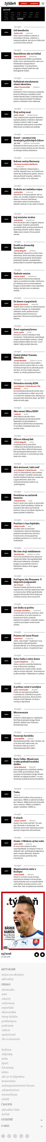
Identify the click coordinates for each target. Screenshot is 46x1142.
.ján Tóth (17, 143)
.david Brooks (19, 554)
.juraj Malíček (19, 738)
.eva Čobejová (19, 386)
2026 (6, 12)
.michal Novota (31, 386)
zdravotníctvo (10, 1090)
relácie (6, 1030)
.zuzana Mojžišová (21, 662)
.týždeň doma (32, 115)
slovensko (8, 990)
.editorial (29, 33)
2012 (18, 17)
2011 (23, 17)
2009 (36, 17)
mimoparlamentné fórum (18, 1085)
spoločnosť (9, 1034)
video (5, 1072)
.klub (28, 585)
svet (4, 994)
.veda (30, 501)
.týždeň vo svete (35, 360)
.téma (25, 388)
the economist (11, 1039)
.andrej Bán (18, 192)
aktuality (7, 979)
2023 (25, 12)
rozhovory (8, 1003)
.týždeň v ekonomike (31, 143)
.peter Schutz (19, 115)
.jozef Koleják (19, 874)
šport (5, 1063)
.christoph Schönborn (22, 610)
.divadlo (34, 690)
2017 (24, 15)
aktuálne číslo (11, 1110)
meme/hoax (9, 1094)
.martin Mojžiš (19, 276)
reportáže (8, 1008)
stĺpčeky (7, 1054)
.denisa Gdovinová (21, 304)
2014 (6, 17)
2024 (19, 12)
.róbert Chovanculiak (22, 87)
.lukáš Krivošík (19, 526)
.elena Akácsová (20, 767)
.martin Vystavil (20, 821)
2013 (12, 17)
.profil (29, 332)
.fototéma (33, 56)
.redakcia (17, 414)
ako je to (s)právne (13, 1076)
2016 (30, 15)
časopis (17, 27)
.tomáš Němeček (20, 360)
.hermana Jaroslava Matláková (26, 164)
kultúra (6, 1050)
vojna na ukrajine (13, 974)
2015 (36, 15)
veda (5, 1059)
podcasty (7, 1025)
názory (6, 999)
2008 (6, 19)
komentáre (9, 1081)
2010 (30, 17)
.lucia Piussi (18, 638)
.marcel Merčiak (20, 56)
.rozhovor (29, 192)
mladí (5, 1099)
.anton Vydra (19, 332)
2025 (12, 12)
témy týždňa (10, 1016)
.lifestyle (32, 767)
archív (20, 18)
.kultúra (17, 715)
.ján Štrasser (19, 585)
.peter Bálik (18, 844)
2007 (13, 19)
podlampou (9, 1021)
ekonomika (9, 1012)
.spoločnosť (30, 220)
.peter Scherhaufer (21, 690)
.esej (29, 526)
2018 (18, 15)
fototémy (8, 1068)
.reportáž (34, 304)
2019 (12, 15)
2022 (31, 12)
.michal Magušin (20, 251)
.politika (32, 251)
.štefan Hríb (18, 33)
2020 (6, 15)
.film (32, 662)
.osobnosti (20, 166)
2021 (37, 12)
